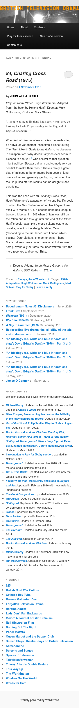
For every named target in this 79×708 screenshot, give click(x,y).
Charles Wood (27, 410)
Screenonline (15, 646)
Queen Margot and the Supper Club (30, 636)
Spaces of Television (20, 655)
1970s (64, 279)
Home (10, 27)
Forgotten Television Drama (24, 604)
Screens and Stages (19, 650)
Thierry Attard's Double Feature (27, 664)
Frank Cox (13, 311)
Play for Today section (20, 36)
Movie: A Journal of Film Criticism (29, 618)
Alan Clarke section (51, 36)
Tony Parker (13, 516)
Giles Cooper (14, 414)
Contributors (14, 45)
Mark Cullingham (53, 283)
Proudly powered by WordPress (39, 700)
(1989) (22, 325)
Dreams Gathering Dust (22, 599)
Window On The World (21, 678)
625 (8, 585)
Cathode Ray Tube (18, 594)
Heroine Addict (16, 609)
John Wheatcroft (39, 279)
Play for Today (25, 287)
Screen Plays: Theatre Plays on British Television (39, 641)
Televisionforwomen (19, 659)
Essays (22, 279)
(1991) (16, 315)
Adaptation (13, 283)
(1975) (26, 76)
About (24, 27)
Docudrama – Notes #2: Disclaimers (30, 306)
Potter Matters (15, 632)
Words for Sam (16, 683)
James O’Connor (17, 380)
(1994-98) (17, 320)
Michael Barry (14, 405)
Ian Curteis (13, 498)
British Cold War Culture (22, 590)
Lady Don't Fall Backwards (24, 613)
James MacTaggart (25, 446)
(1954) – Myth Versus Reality (37, 437)
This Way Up (14, 669)
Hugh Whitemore (31, 283)
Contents (39, 27)
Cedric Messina (48, 446)
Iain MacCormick (16, 561)
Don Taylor (65, 446)
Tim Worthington (17, 673)
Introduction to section (29, 454)
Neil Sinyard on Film (20, 622)
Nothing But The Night (21, 627)
